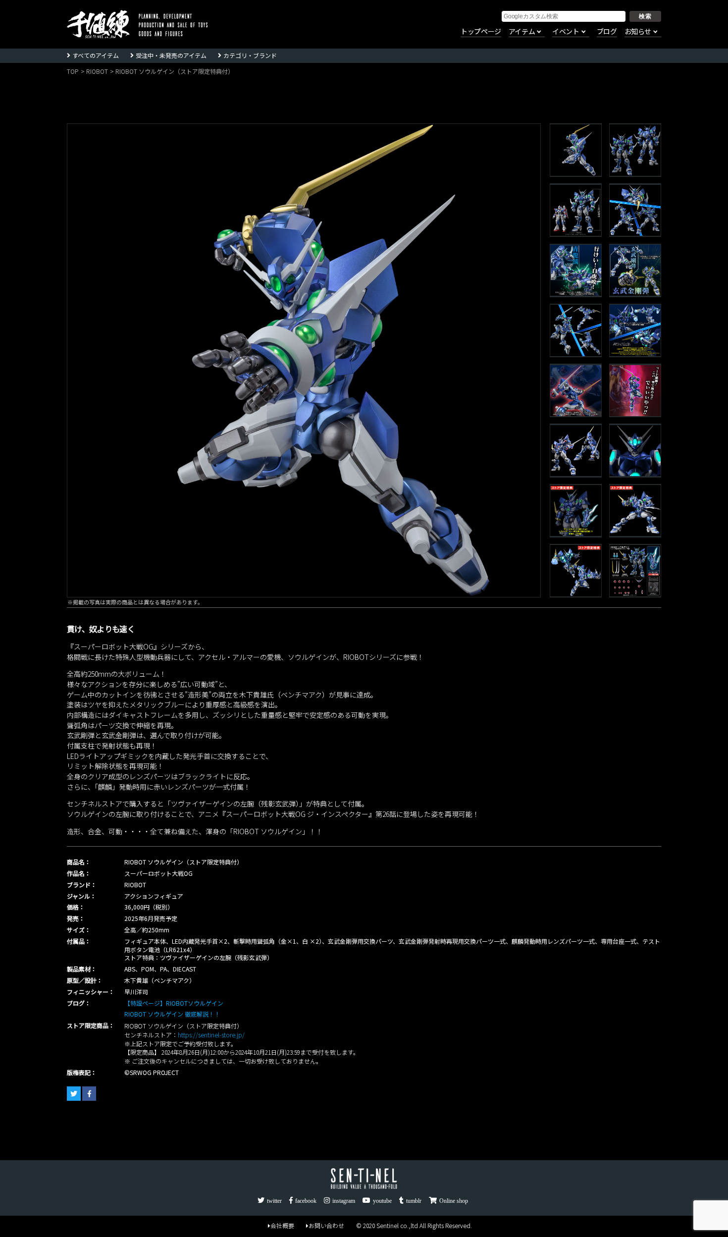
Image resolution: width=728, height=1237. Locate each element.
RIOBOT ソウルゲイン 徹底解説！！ (172, 1014)
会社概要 (282, 1225)
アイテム (522, 31)
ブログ (607, 31)
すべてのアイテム (95, 55)
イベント (565, 31)
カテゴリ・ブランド (250, 55)
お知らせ (637, 31)
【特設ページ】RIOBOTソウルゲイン (173, 1003)
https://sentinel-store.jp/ (211, 1034)
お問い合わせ (326, 1225)
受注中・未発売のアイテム (171, 55)
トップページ (481, 31)
